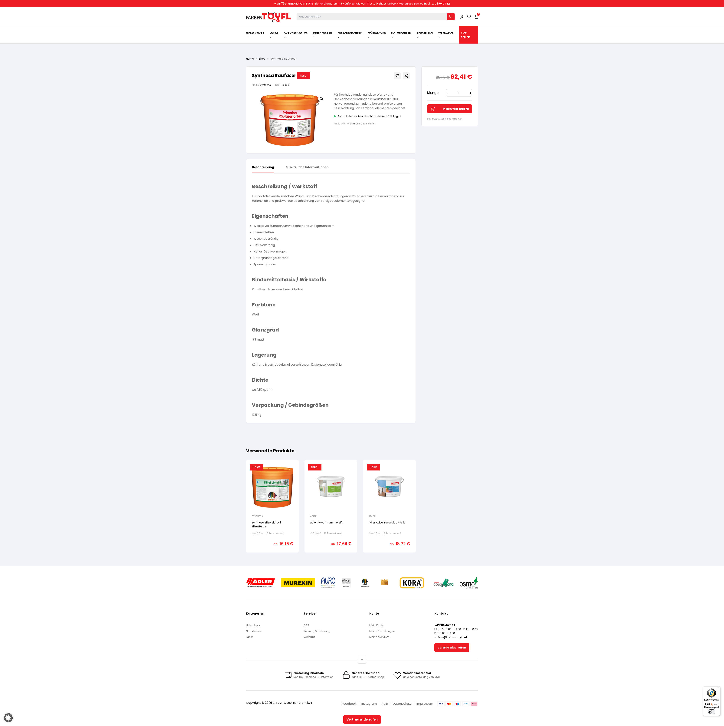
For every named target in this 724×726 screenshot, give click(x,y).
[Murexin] (298, 583)
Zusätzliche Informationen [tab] (307, 167)
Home (250, 59)
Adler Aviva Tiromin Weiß (326, 522)
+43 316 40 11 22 (444, 625)
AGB (306, 625)
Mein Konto (376, 625)
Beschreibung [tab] (263, 167)
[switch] (711, 711)
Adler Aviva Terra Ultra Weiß (387, 522)
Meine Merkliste (379, 637)
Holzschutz (253, 625)
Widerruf (309, 637)
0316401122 (442, 3)
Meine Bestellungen (382, 631)
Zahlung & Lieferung (317, 631)
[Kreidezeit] (346, 583)
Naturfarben (254, 631)
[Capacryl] (365, 583)
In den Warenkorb (456, 109)
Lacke (250, 637)
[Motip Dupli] (443, 583)
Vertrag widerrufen (452, 647)
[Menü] (718, 688)
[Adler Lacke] (260, 583)
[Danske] (384, 583)
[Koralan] (412, 583)
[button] (321, 98)
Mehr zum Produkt (272, 555)
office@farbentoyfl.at (450, 637)
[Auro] (328, 583)
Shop (262, 59)
